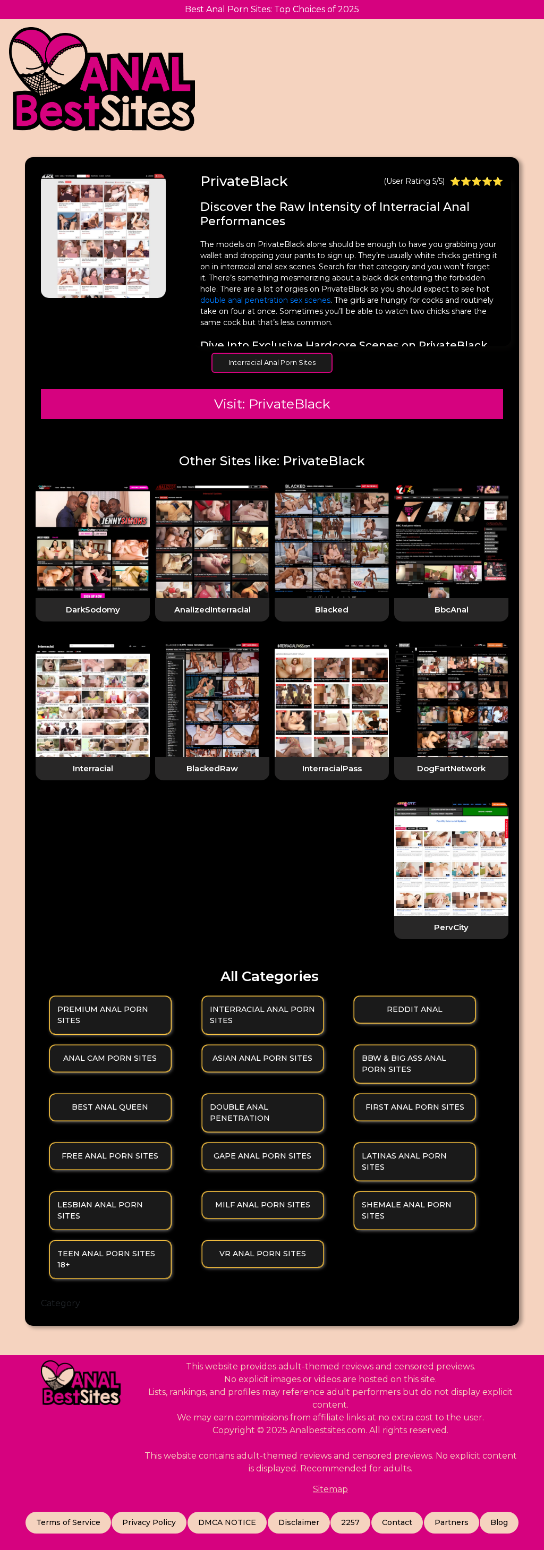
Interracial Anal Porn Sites (272, 362)
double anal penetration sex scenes (265, 300)
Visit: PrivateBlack (272, 404)
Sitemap (330, 1489)
